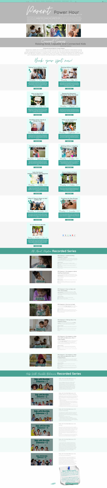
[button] (76, 1)
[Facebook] (28, 1)
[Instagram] (26, 1)
